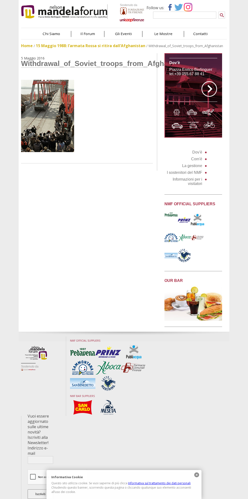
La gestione (192, 166)
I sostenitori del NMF (184, 172)
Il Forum (87, 33)
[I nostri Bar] (193, 319)
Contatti (200, 33)
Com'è (196, 159)
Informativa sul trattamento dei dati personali (159, 483)
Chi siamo (51, 33)
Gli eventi (123, 33)
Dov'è (197, 152)
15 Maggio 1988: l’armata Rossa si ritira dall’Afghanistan (90, 45)
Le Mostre (163, 33)
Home (27, 45)
